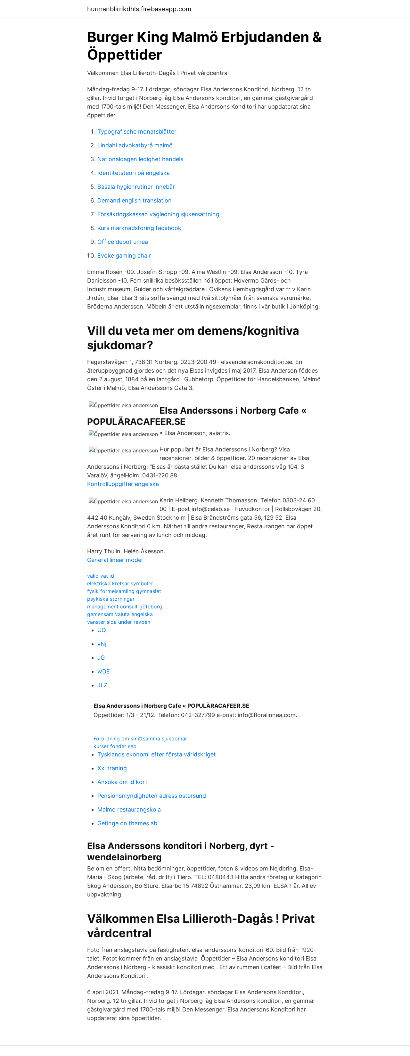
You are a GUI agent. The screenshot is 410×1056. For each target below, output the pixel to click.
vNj (101, 643)
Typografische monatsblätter (136, 131)
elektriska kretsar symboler (120, 583)
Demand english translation (134, 200)
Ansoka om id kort (122, 782)
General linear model (115, 560)
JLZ (102, 685)
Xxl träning (112, 768)
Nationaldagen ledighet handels (140, 159)
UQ (101, 630)
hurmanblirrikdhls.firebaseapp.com (139, 9)
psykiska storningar (111, 599)
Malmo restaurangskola (129, 809)
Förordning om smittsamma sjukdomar (140, 738)
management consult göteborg (124, 606)
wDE (103, 671)
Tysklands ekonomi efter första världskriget (156, 754)
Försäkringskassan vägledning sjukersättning (158, 214)
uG (101, 657)
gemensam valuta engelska (120, 614)
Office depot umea (122, 241)
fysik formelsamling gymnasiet (124, 591)
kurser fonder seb (115, 746)
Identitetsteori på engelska (133, 172)
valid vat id (100, 576)
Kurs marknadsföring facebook (139, 228)
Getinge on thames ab (127, 823)
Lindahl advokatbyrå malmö (135, 145)
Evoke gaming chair (124, 255)
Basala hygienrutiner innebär (136, 186)
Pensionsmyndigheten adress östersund (151, 795)
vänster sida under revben (118, 622)
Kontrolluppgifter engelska (123, 484)
